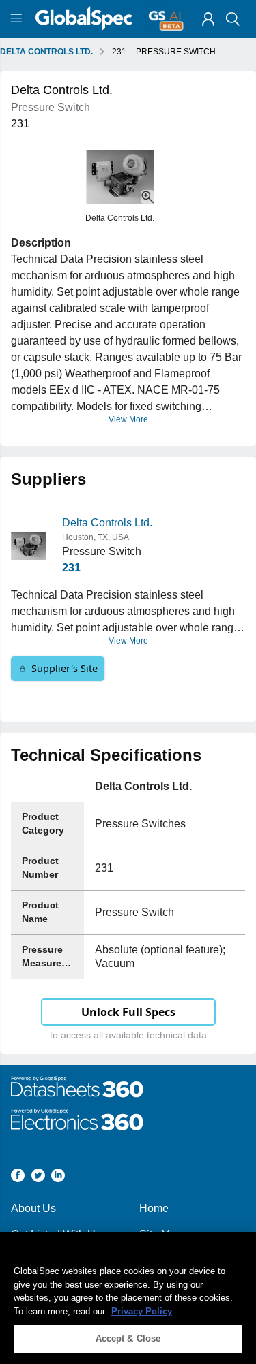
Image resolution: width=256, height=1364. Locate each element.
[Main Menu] (18, 19)
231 (71, 567)
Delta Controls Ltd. (107, 522)
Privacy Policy (141, 1311)
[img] (208, 19)
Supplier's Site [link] (64, 668)
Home (154, 1208)
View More (128, 419)
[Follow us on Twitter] (38, 1178)
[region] (128, 1298)
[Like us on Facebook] (18, 1178)
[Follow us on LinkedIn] (58, 1178)
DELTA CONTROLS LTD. (46, 52)
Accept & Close (128, 1338)
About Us (33, 1208)
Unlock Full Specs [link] (128, 1011)
